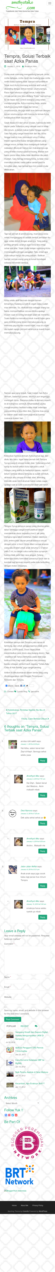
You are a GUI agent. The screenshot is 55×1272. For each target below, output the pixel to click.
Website (7, 997)
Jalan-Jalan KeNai (29, 866)
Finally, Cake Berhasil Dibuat (34, 718)
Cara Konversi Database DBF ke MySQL (29, 1061)
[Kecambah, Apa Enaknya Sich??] (10, 1086)
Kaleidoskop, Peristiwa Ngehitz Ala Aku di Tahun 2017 (25, 711)
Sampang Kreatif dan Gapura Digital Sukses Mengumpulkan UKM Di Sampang (31, 1035)
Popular (11, 1026)
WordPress (43, 1211)
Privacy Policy (37, 1205)
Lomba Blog (22, 691)
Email (7, 986)
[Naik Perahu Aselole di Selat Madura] (10, 1075)
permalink (35, 691)
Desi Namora (26, 810)
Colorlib (26, 1211)
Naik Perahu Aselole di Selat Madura (31, 1072)
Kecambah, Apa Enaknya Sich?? (30, 1083)
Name (7, 977)
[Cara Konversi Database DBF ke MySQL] (10, 1062)
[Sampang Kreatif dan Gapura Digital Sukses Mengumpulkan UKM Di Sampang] (10, 1034)
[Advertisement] (27, 363)
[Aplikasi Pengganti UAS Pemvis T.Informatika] (10, 1050)
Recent (25, 1026)
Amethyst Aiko (31, 66)
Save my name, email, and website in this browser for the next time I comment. (26, 1012)
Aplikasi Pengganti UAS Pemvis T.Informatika (29, 1049)
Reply (42, 760)
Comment (9, 943)
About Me (24, 1205)
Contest (10, 691)
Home (14, 1205)
